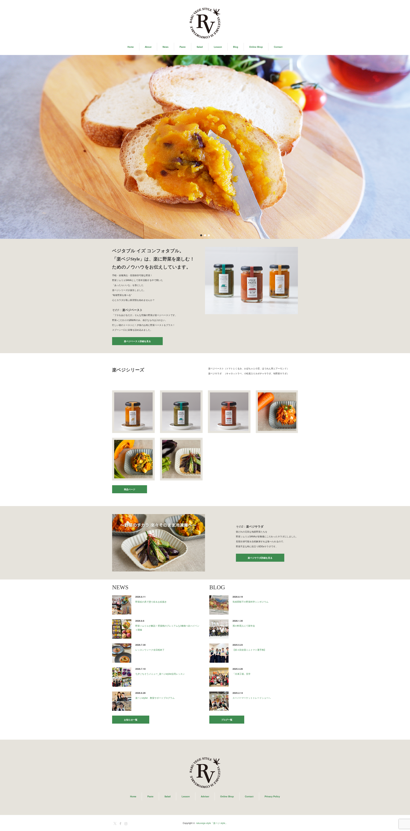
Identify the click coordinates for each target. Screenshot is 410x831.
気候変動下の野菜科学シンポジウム (250, 601)
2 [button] (205, 235)
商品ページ (129, 489)
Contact (278, 46)
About (148, 46)
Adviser (205, 796)
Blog (235, 46)
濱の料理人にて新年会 (244, 625)
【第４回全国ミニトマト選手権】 (249, 649)
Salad (200, 46)
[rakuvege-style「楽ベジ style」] (205, 23)
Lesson (218, 46)
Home (130, 46)
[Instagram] (125, 823)
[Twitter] (114, 823)
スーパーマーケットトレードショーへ (252, 697)
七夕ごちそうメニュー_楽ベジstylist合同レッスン (160, 673)
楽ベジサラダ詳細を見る (260, 557)
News (165, 46)
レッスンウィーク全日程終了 (149, 649)
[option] (205, 147)
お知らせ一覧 (130, 719)
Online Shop (256, 46)
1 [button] (201, 235)
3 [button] (209, 235)
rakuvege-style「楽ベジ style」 (211, 823)
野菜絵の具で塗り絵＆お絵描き (151, 601)
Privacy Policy (272, 796)
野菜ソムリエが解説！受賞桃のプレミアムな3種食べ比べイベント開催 (167, 627)
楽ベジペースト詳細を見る (137, 341)
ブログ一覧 (226, 719)
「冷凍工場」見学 (241, 673)
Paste (183, 46)
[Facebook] (120, 823)
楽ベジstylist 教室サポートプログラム (155, 697)
